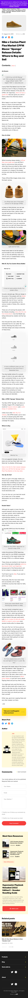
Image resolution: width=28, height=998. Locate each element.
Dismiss (16, 6)
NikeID (24, 296)
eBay (15, 574)
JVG (13, 733)
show (13, 65)
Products (5, 956)
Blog (3, 962)
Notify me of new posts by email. (13, 818)
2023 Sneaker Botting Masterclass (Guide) (16, 842)
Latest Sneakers (11, 8)
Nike (18, 8)
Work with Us (6, 967)
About (4, 977)
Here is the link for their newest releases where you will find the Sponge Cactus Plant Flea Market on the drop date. (14, 469)
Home (3, 8)
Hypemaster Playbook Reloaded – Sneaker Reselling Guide (16, 853)
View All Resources (9, 862)
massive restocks (13, 407)
